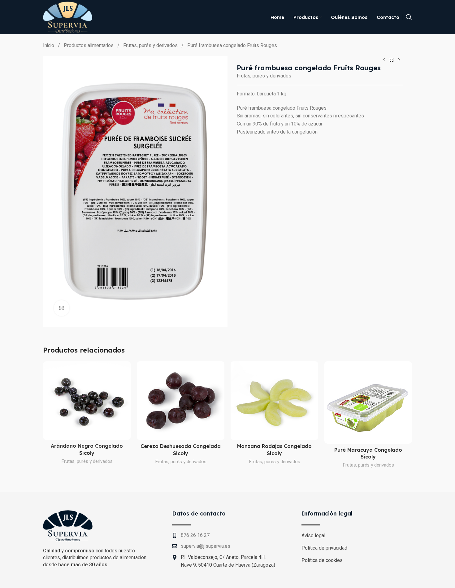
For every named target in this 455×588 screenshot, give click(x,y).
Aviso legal (313, 535)
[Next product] (399, 60)
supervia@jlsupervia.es (205, 546)
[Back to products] (391, 60)
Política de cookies (322, 560)
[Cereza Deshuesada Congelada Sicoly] (180, 400)
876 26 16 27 (195, 535)
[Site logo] (67, 16)
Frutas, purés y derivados (151, 45)
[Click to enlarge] (61, 308)
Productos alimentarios (89, 45)
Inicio (49, 45)
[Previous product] (384, 60)
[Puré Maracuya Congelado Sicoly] (368, 402)
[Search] (409, 17)
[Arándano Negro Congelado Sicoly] (87, 400)
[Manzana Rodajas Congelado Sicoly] (274, 400)
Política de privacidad (324, 548)
